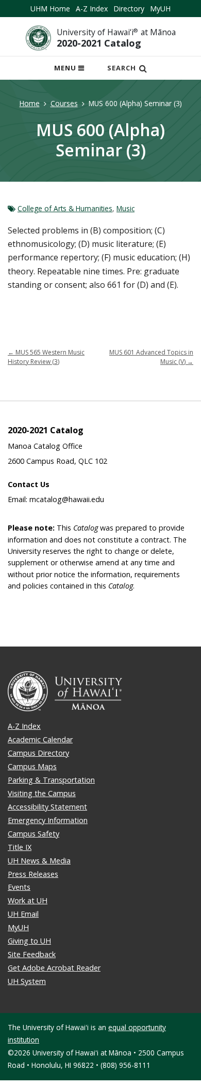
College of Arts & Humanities (65, 208)
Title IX (19, 847)
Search (121, 67)
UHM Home (50, 8)
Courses (64, 103)
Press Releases (33, 874)
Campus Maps (32, 766)
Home (30, 103)
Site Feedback (32, 954)
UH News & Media (39, 860)
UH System (27, 981)
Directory (128, 8)
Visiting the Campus (42, 793)
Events (19, 887)
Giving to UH (29, 941)
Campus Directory (38, 753)
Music (125, 208)
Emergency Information (48, 820)
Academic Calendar (40, 739)
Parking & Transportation (51, 780)
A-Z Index (92, 8)
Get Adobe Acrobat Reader (54, 968)
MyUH (160, 8)
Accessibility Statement (47, 807)
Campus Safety (33, 834)
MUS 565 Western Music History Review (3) (46, 357)
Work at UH (27, 900)
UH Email (23, 914)
